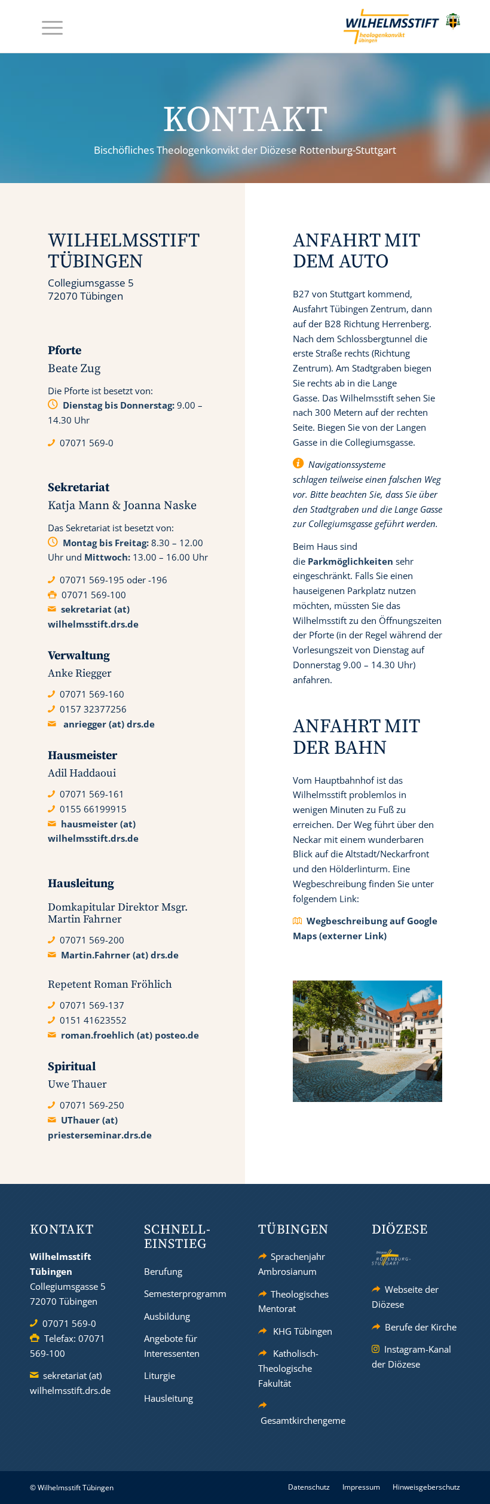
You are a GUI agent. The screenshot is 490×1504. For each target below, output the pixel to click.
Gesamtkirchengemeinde (312, 1420)
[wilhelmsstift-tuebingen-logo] (402, 26)
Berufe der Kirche (421, 1327)
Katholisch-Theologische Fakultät (288, 1368)
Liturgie (159, 1375)
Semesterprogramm (185, 1293)
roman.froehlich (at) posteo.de (130, 1035)
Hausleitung (168, 1398)
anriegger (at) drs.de (109, 724)
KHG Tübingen (302, 1331)
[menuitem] (46, 26)
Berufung (163, 1271)
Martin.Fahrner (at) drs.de (120, 955)
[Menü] (46, 26)
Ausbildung (167, 1316)
